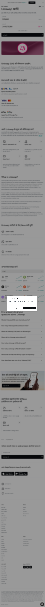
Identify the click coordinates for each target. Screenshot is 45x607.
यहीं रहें (15, 308)
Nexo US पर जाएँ (29, 308)
